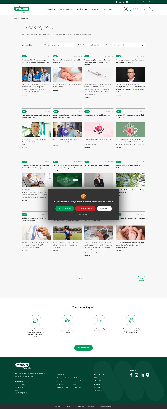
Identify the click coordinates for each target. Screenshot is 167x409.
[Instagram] (120, 2)
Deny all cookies (86, 208)
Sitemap (68, 407)
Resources (95, 9)
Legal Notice (58, 407)
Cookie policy (92, 407)
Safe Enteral (97, 381)
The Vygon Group (62, 387)
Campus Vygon (98, 390)
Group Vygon (107, 9)
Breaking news (82, 9)
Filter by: (46, 45)
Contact (75, 374)
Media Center (77, 387)
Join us (134, 1)
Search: (108, 45)
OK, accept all (66, 208)
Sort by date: (82, 45)
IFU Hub (96, 377)
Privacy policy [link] (83, 214)
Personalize (104, 208)
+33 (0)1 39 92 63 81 (21, 393)
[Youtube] (127, 2)
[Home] (22, 9)
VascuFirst (97, 387)
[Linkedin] (123, 2)
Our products (51, 9)
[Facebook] (116, 2)
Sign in (75, 384)
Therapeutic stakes (66, 9)
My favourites (77, 381)
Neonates (97, 384)
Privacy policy (79, 407)
